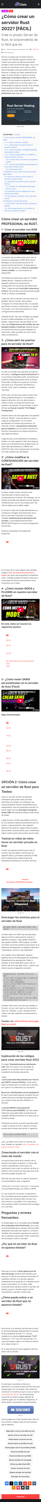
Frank (4, 49)
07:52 (8, 763)
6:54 (8, 666)
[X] (11, 1483)
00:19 (8, 728)
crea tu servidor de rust (21, 1452)
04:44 (8, 653)
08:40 (8, 771)
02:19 (8, 645)
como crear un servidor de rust (20, 1435)
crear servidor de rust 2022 (20, 1456)
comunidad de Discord (10, 1394)
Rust (10, 11)
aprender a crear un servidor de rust (20, 1431)
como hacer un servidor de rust (21, 1443)
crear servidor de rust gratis (20, 1460)
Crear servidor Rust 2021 (20, 1464)
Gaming (4, 11)
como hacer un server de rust (21, 1439)
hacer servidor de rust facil (21, 1472)
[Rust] (20, 4)
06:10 (8, 751)
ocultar (17, 134)
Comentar (21, 1497)
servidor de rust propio (20, 1476)
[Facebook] (7, 1483)
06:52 (8, 758)
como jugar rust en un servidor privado (20, 1448)
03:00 (8, 746)
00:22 (8, 640)
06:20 (8, 661)
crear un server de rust (20, 1468)
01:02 (8, 736)
